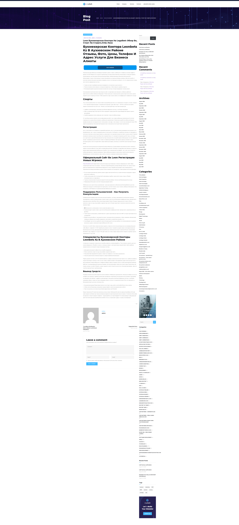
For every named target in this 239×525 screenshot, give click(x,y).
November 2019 (142, 151)
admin (93, 37)
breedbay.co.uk (142, 203)
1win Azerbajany (142, 177)
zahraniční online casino (149, 4)
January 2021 (142, 147)
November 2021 (142, 140)
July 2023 (141, 116)
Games (140, 218)
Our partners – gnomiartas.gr (145, 255)
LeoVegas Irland (142, 238)
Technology (141, 280)
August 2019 (142, 155)
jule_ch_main (142, 231)
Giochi (140, 220)
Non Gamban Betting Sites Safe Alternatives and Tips (146, 56)
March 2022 (141, 132)
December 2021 (142, 138)
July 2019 (141, 158)
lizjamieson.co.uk (143, 244)
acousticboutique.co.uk (144, 185)
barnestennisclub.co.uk (144, 196)
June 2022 (141, 125)
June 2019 (141, 160)
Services (132, 4)
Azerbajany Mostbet (143, 194)
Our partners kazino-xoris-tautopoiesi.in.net (145, 262)
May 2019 (141, 162)
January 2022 (142, 136)
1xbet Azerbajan (142, 181)
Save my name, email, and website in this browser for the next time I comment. (105, 360)
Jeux (140, 229)
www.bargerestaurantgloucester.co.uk (148, 288)
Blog (101, 18)
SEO (152, 487)
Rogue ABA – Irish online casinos (146, 271)
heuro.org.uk (142, 222)
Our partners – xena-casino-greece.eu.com (145, 258)
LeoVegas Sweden (143, 240)
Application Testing (143, 188)
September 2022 (142, 118)
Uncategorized (108, 18)
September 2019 (142, 153)
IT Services (141, 227)
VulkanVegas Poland (143, 284)
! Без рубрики (142, 175)
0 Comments (99, 37)
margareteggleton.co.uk (144, 246)
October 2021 (142, 142)
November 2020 (142, 149)
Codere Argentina (143, 207)
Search (140, 35)
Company (124, 4)
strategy (141, 492)
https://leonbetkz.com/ (88, 163)
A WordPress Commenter (146, 73)
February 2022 (142, 134)
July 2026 (141, 103)
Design (140, 212)
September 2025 (142, 105)
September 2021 (142, 145)
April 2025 (141, 108)
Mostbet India (142, 251)
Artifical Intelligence (143, 190)
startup (150, 489)
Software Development (144, 273)
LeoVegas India (142, 235)
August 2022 (142, 121)
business (141, 487)
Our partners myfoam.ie (144, 265)
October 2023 (142, 110)
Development (142, 214)
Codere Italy (142, 209)
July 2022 (141, 123)
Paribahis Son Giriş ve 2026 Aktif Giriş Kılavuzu (146, 52)
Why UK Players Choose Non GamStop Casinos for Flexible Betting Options (145, 60)
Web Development (143, 286)
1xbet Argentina (142, 179)
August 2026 (142, 101)
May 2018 (141, 164)
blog (140, 201)
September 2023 (142, 112)
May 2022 (141, 127)
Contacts (139, 4)
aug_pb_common (143, 192)
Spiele (140, 275)
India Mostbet (142, 225)
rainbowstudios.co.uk (144, 269)
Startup (141, 278)
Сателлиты (141, 291)
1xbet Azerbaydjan (143, 183)
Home (118, 4)
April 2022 (141, 129)
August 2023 (142, 114)
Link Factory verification (144, 47)
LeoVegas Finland (143, 233)
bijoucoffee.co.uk (143, 198)
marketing (147, 487)
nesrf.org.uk (142, 253)
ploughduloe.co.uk (143, 267)
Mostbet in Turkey (143, 248)
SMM (141, 489)
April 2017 (141, 166)
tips (146, 492)
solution (145, 489)
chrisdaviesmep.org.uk (144, 205)
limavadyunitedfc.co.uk (144, 242)
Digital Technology (143, 216)
